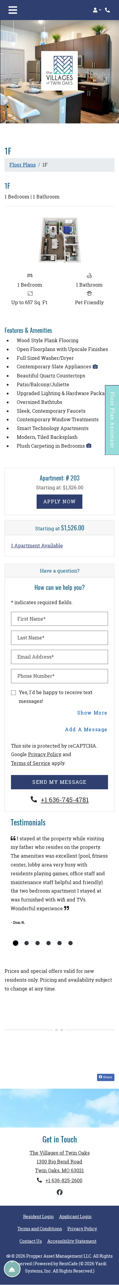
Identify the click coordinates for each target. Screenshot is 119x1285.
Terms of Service (30, 763)
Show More (92, 712)
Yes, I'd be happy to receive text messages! (55, 696)
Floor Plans (22, 164)
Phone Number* (35, 676)
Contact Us (31, 1241)
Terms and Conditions (39, 1229)
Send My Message (59, 782)
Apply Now (62, 501)
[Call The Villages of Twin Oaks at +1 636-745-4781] (108, 10)
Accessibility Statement (71, 1241)
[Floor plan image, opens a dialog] (59, 240)
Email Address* (35, 656)
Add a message (86, 729)
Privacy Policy (44, 754)
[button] (97, 10)
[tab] (16, 943)
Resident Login (38, 1216)
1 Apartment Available (37, 545)
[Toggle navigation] (13, 10)
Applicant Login (75, 1216)
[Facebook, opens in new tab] (59, 1192)
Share (107, 1076)
